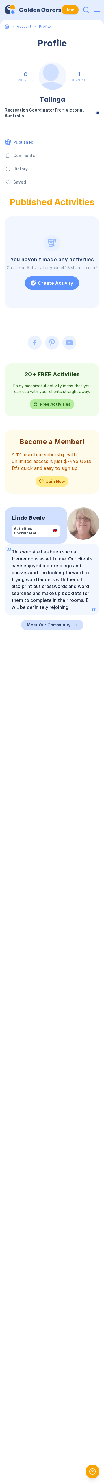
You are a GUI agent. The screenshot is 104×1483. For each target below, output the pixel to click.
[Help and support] (92, 1471)
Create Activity (55, 283)
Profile (45, 26)
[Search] (86, 10)
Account (24, 26)
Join (70, 9)
